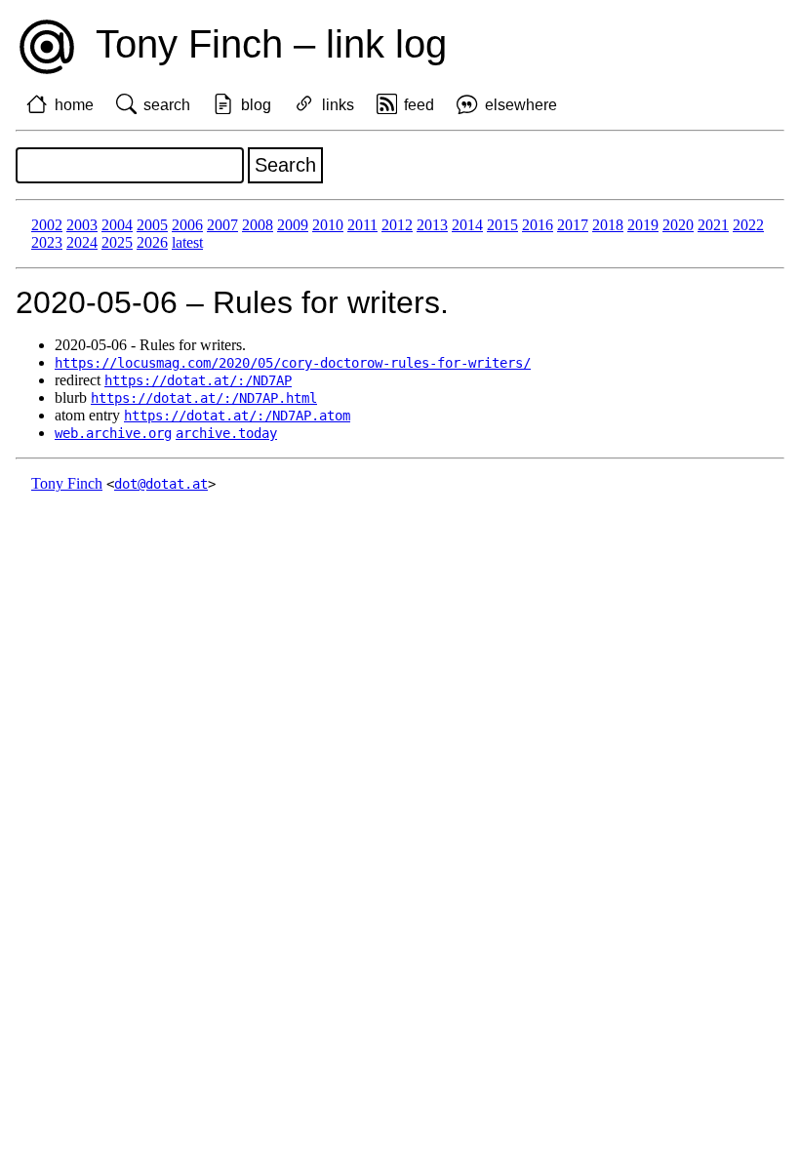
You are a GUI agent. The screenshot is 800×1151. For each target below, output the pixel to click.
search (166, 105)
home (74, 105)
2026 (152, 242)
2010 (327, 225)
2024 (82, 242)
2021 (713, 225)
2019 (643, 225)
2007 (222, 225)
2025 (117, 242)
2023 (46, 242)
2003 (82, 225)
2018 (607, 225)
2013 (432, 225)
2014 (467, 225)
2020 (678, 225)
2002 (46, 225)
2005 (152, 225)
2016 (537, 225)
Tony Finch (66, 483)
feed (419, 105)
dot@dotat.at (161, 484)
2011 (362, 225)
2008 (257, 225)
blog (256, 105)
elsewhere (521, 105)
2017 (572, 225)
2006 (187, 225)
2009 (292, 225)
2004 (117, 225)
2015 (502, 225)
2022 (748, 225)
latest (187, 242)
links (338, 105)
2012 (397, 225)
